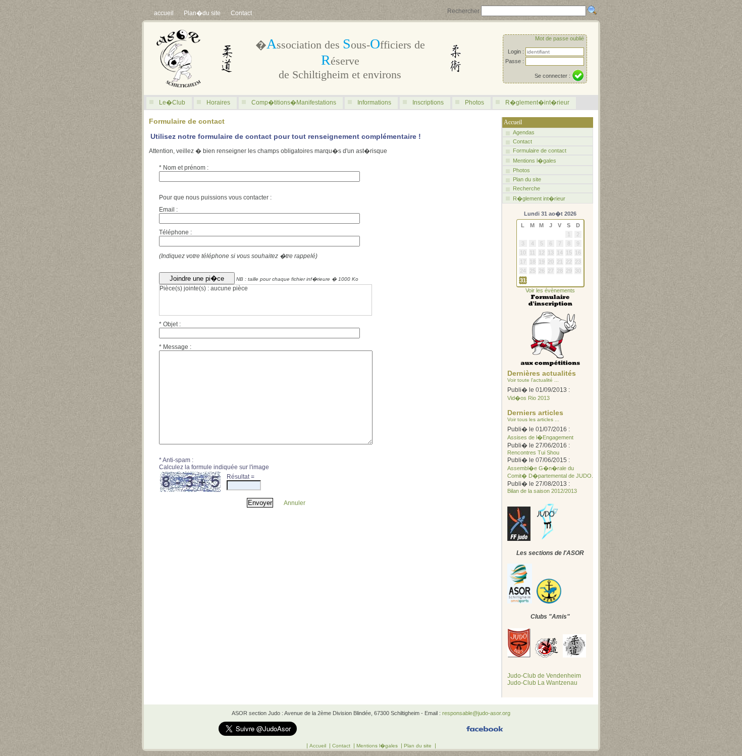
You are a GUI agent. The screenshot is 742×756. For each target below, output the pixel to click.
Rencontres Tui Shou (533, 452)
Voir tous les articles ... (533, 419)
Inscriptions (428, 102)
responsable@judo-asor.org (476, 713)
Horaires (218, 102)
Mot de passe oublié (559, 38)
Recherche (526, 188)
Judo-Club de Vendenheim (544, 675)
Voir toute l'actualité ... (533, 380)
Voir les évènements (550, 290)
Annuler (294, 503)
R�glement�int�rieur (537, 102)
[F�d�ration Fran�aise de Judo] (519, 538)
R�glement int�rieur (539, 198)
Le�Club (172, 102)
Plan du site (527, 179)
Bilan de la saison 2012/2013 (542, 491)
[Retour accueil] (178, 92)
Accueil (318, 745)
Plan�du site (202, 13)
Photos (474, 102)
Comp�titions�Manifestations (293, 102)
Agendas (524, 132)
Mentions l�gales (534, 161)
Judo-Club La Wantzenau (542, 682)
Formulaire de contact (539, 150)
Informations (374, 102)
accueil (164, 13)
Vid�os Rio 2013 (528, 398)
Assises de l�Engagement (540, 437)
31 (523, 280)
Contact (241, 13)
